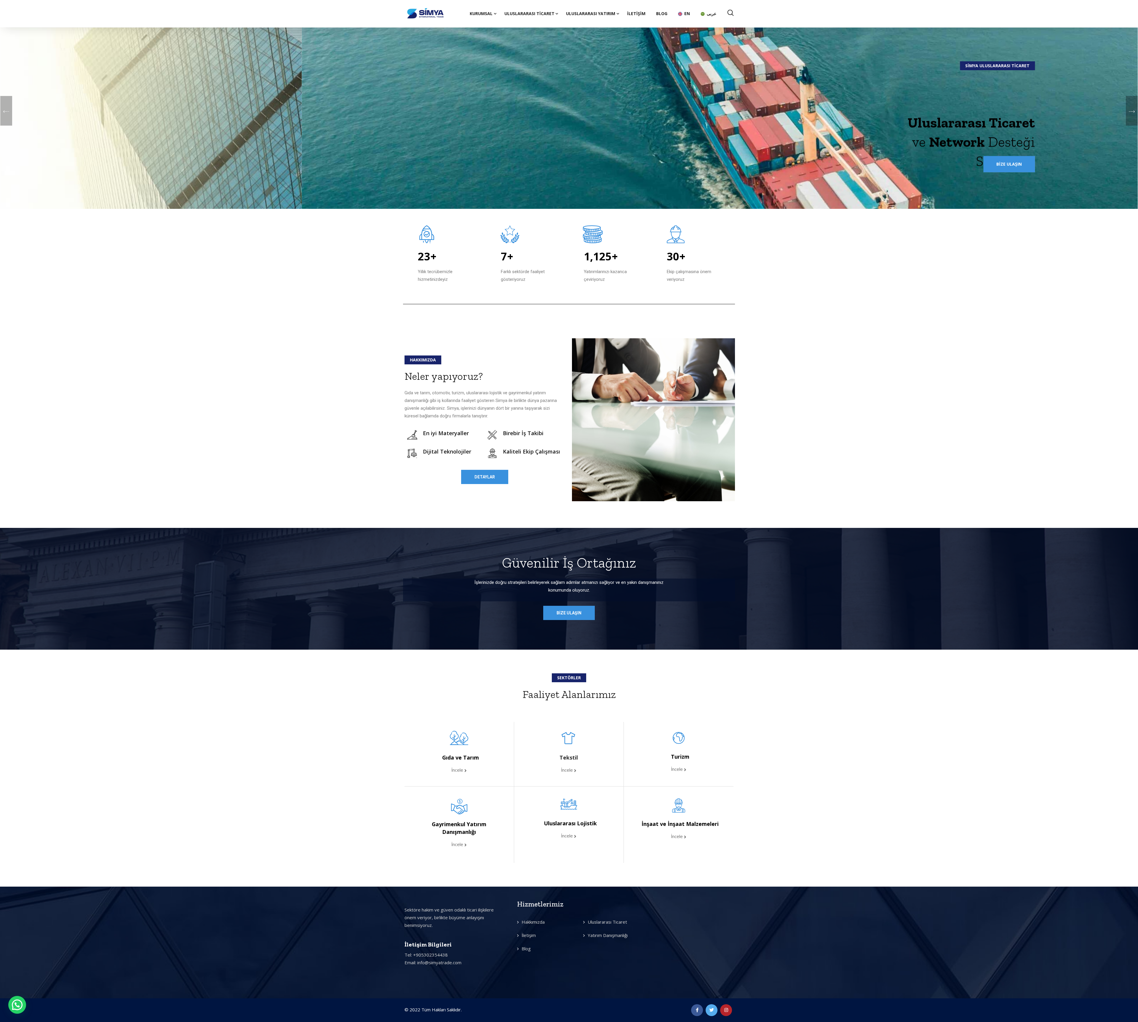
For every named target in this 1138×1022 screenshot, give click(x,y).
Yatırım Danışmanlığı (608, 935)
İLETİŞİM (636, 13)
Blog (526, 948)
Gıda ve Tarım (460, 757)
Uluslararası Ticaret (529, 13)
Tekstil (569, 757)
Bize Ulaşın (707, 152)
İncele (457, 770)
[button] (484, 477)
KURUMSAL (481, 13)
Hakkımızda (533, 922)
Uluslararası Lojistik (570, 823)
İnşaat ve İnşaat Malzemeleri (680, 823)
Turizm (680, 756)
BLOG (661, 13)
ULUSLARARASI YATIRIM (590, 13)
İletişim (529, 935)
